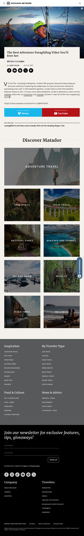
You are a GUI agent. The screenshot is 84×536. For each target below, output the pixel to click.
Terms (45, 282)
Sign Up (63, 276)
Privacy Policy (55, 282)
